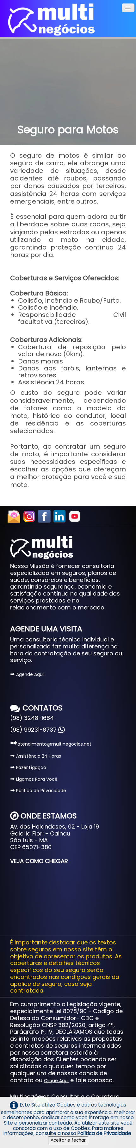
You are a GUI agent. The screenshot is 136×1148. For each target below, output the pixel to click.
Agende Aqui (27, 675)
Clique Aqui (56, 1081)
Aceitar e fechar (68, 1140)
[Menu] (128, 7)
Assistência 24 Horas (35, 756)
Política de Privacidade (38, 791)
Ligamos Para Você (34, 779)
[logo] (51, 19)
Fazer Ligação (28, 768)
